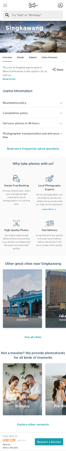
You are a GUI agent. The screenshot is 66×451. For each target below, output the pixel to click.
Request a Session (49, 441)
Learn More (48, 209)
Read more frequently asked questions (33, 148)
